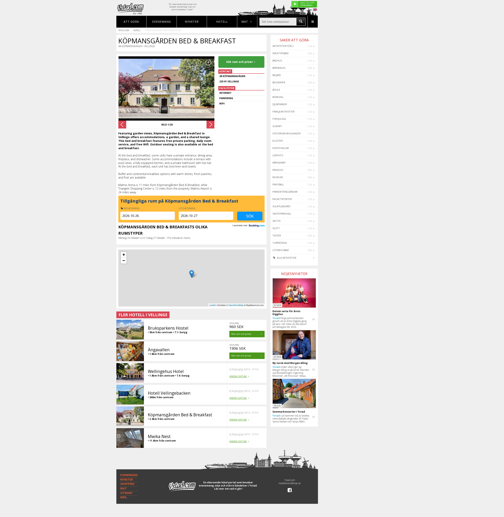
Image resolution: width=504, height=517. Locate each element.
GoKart (277, 126)
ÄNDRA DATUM (238, 376)
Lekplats (277, 155)
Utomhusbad (280, 250)
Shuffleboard (281, 206)
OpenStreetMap (236, 305)
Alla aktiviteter (286, 257)
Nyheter (192, 21)
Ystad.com (123, 30)
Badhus (277, 60)
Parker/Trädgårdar (284, 191)
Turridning (279, 243)
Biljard (276, 75)
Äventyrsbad (280, 53)
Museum (277, 177)
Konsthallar (280, 148)
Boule (276, 89)
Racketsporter (282, 199)
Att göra (131, 21)
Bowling (277, 97)
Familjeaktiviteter (283, 111)
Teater (276, 235)
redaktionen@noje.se (290, 483)
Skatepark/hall (281, 213)
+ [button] (123, 254)
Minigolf (278, 170)
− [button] (123, 260)
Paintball (278, 184)
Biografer (278, 82)
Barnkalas (278, 68)
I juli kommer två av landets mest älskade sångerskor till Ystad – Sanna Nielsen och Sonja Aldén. (290, 418)
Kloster (277, 140)
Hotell (222, 21)
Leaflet (212, 305)
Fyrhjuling (279, 119)
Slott (276, 228)
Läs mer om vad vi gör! (228, 488)
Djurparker (279, 104)
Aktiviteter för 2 (283, 46)
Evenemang (161, 21)
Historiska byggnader (286, 133)
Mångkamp (278, 162)
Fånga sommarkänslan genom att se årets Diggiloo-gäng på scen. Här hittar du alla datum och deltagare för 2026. (289, 322)
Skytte (276, 221)
